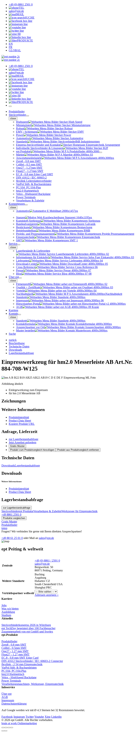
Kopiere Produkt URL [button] (22, 423)
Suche (12, 333)
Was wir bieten (10, 608)
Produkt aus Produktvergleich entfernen (78, 450)
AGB (4, 697)
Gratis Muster (17, 446)
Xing (47, 716)
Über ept (14, 276)
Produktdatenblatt (19, 417)
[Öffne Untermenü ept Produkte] (100, 152)
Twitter (30, 716)
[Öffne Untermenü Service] (18, 244)
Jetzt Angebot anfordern (22, 442)
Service (13, 243)
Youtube (39, 716)
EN (11, 43)
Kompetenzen (17, 203)
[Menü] (10, 106)
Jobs (4, 605)
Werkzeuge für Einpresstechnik (80, 511)
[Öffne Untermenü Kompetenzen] (26, 204)
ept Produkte (26, 511)
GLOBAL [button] (15, 50)
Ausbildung (8, 611)
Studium (6, 615)
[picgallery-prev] (2, 730)
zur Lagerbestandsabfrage (23, 439)
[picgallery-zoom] (11, 727)
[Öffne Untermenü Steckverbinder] (27, 115)
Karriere (13, 310)
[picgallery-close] (2, 727)
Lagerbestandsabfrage (27, 465)
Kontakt (13, 313)
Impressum (7, 700)
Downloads (8, 465)
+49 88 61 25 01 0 (12, 538)
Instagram (19, 716)
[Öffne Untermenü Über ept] (20, 277)
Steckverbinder (17, 114)
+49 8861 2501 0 (11, 514)
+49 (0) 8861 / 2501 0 (47, 560)
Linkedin (56, 716)
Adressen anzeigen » (47, 594)
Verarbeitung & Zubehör (47, 511)
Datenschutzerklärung (14, 703)
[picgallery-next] (5, 730)
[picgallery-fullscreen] (8, 727)
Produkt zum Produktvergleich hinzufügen (32, 450)
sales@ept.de (46, 538)
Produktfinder (17, 111)
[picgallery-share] (5, 727)
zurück (13, 339)
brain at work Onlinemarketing (19, 723)
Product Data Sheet (20, 420)
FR (10, 47)
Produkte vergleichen (14, 518)
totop (4, 528)
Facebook (7, 716)
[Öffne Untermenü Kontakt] (19, 314)
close (13, 118)
